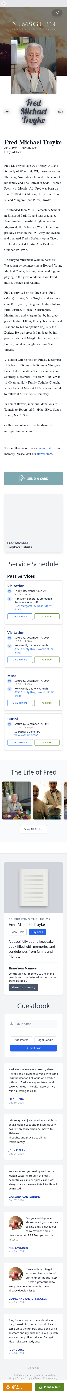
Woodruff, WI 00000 (26, 735)
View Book (18, 932)
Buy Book (37, 932)
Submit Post (33, 1048)
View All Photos (33, 829)
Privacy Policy (23, 1378)
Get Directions (20, 616)
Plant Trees (47, 616)
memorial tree (47, 448)
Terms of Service (43, 1378)
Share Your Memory (23, 987)
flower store (44, 453)
